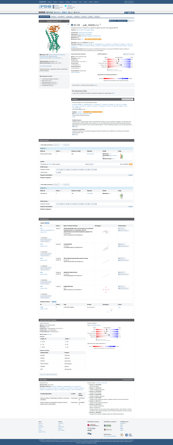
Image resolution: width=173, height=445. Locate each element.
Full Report (132, 54)
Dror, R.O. (130, 45)
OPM (86, 39)
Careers (91, 2)
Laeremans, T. (109, 44)
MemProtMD (94, 39)
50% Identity (65, 169)
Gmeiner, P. (99, 45)
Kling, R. (88, 45)
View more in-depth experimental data (48, 374)
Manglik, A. (91, 44)
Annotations (61, 16)
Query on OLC (43, 260)
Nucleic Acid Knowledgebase (110, 436)
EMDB (121, 430)
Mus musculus (81, 34)
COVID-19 (96, 2)
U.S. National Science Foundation (66, 440)
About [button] (85, 2)
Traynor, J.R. (113, 45)
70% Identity (72, 169)
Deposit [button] (50, 2)
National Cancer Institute (110, 440)
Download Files (122, 20)
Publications (41, 426)
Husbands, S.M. (106, 45)
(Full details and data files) (101, 382)
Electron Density (44, 56)
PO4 (41, 286)
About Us (40, 423)
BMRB (121, 428)
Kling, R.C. (84, 106)
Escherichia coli (97, 36)
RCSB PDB (42, 2)
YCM (41, 307)
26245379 (79, 112)
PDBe (121, 425)
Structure (53, 16)
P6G (41, 272)
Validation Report (53, 56)
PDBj (121, 426)
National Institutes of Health (76, 441)
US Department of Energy (87, 440)
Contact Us (60, 423)
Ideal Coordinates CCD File (46, 239)
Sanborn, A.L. (123, 44)
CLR (41, 244)
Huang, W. (74, 104)
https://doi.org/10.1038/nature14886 (83, 113)
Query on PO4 (43, 288)
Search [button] (55, 2)
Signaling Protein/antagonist (85, 32)
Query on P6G (43, 274)
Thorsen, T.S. (82, 45)
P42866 (50, 164)
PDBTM (89, 39)
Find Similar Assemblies (45, 66)
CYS (119, 307)
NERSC (78, 443)
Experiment (69, 16)
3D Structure (66, 145)
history (95, 85)
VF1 (41, 228)
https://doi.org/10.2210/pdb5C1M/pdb (85, 30)
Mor (114, 155)
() (47, 230)
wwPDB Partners (124, 421)
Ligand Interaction (44, 58)
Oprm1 (111, 155)
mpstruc (99, 39)
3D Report (127, 54)
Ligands (90, 16)
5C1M (73, 117)
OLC (41, 258)
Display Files (113, 20)
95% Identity (86, 169)
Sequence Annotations (59, 54)
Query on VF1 (43, 232)
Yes (82, 39)
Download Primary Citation (127, 99)
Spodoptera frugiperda (87, 36)
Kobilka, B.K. (74, 47)
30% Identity (58, 169)
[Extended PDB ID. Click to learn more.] (100, 24)
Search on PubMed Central (97, 112)
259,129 (57, 6)
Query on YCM (43, 309)
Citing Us (40, 425)
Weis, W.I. (119, 45)
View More (76, 126)
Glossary (60, 428)
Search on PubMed (87, 112)
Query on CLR (43, 246)
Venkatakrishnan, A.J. (100, 44)
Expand (131, 175)
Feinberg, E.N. (116, 44)
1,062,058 (69, 6)
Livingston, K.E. (75, 45)
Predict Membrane (56, 58)
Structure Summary (44, 16)
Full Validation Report (95, 325)
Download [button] (74, 2)
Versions (97, 16)
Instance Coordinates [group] (45, 241)
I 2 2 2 (49, 334)
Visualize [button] (61, 2)
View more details (75, 72)
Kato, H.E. (130, 44)
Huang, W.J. (85, 44)
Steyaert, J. (125, 45)
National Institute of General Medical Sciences (57, 441)
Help (126, 2)
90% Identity (79, 169)
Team (40, 428)
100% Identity (92, 169)
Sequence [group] (56, 145)
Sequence (77, 16)
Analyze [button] (68, 2)
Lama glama (88, 34)
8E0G (113, 93)
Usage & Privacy (42, 431)
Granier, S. (93, 45)
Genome (84, 16)
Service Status (61, 430)
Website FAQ (61, 426)
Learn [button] (80, 2)
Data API (131, 20)
